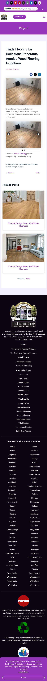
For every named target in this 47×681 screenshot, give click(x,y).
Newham (34, 538)
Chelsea (12, 470)
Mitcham (34, 534)
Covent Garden (34, 474)
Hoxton (12, 510)
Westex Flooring (23, 407)
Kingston (12, 522)
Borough (34, 459)
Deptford (34, 478)
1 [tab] (22, 150)
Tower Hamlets (34, 573)
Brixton (34, 463)
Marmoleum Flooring (23, 427)
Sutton (12, 569)
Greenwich (12, 498)
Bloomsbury (12, 459)
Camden (12, 467)
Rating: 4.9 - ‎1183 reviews (28, 9)
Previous (8, 134)
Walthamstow (12, 577)
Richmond (35, 549)
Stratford (34, 565)
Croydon (12, 478)
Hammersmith (12, 502)
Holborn (35, 506)
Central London (23, 383)
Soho (12, 557)
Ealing (34, 482)
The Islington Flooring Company (23, 349)
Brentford (12, 463)
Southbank (12, 561)
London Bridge (12, 530)
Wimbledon (12, 585)
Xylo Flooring (23, 423)
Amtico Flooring (23, 415)
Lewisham (35, 526)
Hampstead (34, 502)
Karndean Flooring (23, 419)
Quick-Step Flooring (23, 431)
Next (38, 134)
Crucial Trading (23, 403)
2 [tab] (24, 150)
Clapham (12, 474)
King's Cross (34, 518)
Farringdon (12, 490)
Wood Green (34, 585)
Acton (12, 447)
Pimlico (35, 546)
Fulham (35, 494)
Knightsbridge (35, 522)
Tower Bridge (12, 573)
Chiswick (34, 470)
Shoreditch (35, 553)
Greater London (23, 394)
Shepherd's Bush (12, 553)
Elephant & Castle (34, 486)
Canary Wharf (35, 467)
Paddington (34, 542)
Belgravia (12, 455)
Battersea (34, 451)
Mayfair (12, 534)
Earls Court (12, 486)
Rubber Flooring (20, 154)
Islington (12, 514)
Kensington (34, 514)
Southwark (35, 561)
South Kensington (34, 557)
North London (23, 387)
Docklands (12, 482)
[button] (44, 16)
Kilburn (12, 518)
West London (23, 379)
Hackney (34, 498)
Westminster (12, 581)
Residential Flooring (23, 362)
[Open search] (41, 8)
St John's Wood (12, 565)
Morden (12, 538)
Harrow (12, 506)
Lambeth (12, 526)
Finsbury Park (35, 490)
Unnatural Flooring (24, 411)
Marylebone (34, 530)
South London (23, 390)
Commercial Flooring (24, 366)
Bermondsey (34, 455)
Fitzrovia (12, 494)
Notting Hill (12, 542)
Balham (35, 447)
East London (23, 375)
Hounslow (35, 510)
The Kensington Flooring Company (23, 353)
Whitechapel (34, 581)
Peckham (12, 546)
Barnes (12, 451)
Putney (12, 549)
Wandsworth (34, 577)
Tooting (35, 569)
